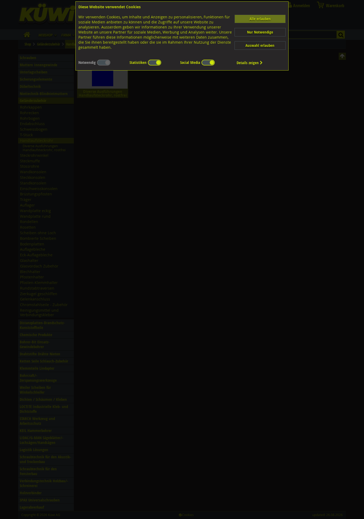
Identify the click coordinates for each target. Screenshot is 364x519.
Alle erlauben (260, 19)
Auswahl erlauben (259, 45)
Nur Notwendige (260, 32)
